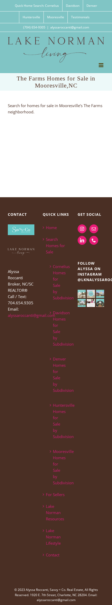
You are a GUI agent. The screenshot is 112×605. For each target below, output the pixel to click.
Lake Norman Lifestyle (53, 537)
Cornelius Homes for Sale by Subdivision (58, 282)
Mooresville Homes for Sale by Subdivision (58, 467)
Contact (52, 554)
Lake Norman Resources (55, 512)
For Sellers (55, 494)
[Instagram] (82, 228)
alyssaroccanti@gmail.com (69, 27)
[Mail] (93, 228)
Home (51, 227)
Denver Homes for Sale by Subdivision (58, 374)
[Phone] (93, 240)
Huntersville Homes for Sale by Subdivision (58, 421)
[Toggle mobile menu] (101, 65)
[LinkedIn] (82, 240)
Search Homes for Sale (55, 245)
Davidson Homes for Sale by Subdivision (58, 328)
